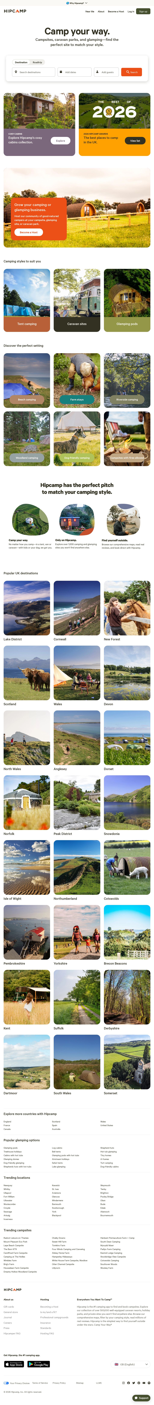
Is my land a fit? (48, 1312)
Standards (45, 1327)
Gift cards (9, 1306)
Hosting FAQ (47, 1333)
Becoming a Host (49, 1306)
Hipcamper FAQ (12, 1333)
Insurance (45, 1322)
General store (11, 1312)
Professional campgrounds (54, 1317)
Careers (8, 1322)
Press (6, 1327)
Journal (8, 1317)
